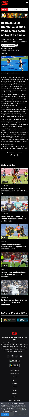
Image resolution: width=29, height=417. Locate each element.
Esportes (4, 53)
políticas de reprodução (8, 148)
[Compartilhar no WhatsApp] (18, 155)
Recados (14, 383)
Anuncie (14, 387)
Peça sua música (14, 400)
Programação (14, 373)
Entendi (5, 414)
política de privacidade (11, 411)
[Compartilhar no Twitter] (14, 155)
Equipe (14, 393)
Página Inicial (14, 370)
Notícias (14, 397)
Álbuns (14, 377)
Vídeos (14, 380)
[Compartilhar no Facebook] (11, 155)
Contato (14, 390)
